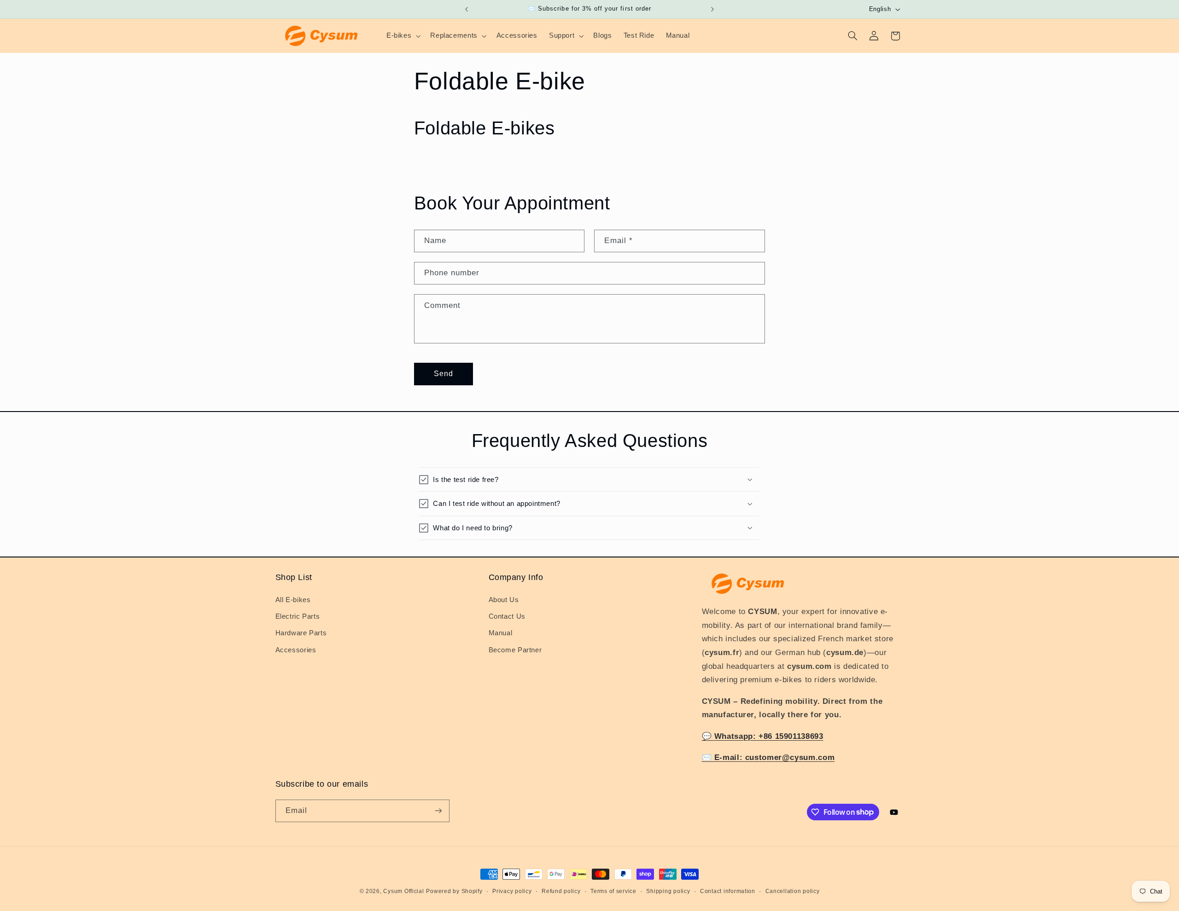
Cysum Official (403, 891)
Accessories (295, 650)
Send (443, 373)
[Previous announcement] (466, 9)
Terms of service (613, 891)
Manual (501, 633)
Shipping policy (668, 891)
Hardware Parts (301, 633)
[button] (402, 36)
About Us (504, 599)
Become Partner (515, 650)
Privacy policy (511, 891)
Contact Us (507, 616)
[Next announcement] (712, 9)
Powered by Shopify (454, 891)
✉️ (768, 757)
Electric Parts (297, 616)
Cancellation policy (792, 891)
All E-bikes (293, 599)
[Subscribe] (438, 811)
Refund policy (561, 891)
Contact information (727, 891)
